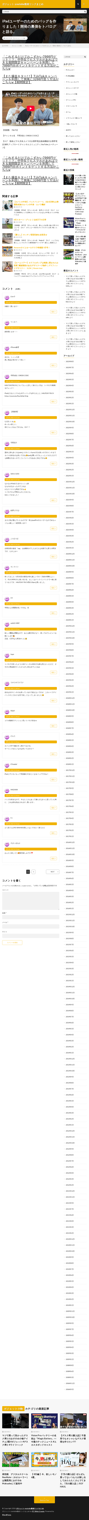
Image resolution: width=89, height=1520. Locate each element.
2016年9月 (70, 860)
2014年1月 (70, 1053)
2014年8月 (70, 1011)
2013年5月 (70, 1101)
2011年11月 (70, 1197)
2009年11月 (70, 1311)
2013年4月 (70, 1107)
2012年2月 (70, 1185)
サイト (4, 932)
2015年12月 (70, 914)
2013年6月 (70, 1095)
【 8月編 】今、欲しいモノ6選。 (44, 1476)
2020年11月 (70, 560)
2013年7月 (70, 1089)
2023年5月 (70, 379)
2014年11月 (70, 993)
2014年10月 (70, 999)
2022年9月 (70, 428)
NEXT (53, 872)
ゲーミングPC (71, 100)
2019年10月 (70, 638)
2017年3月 (70, 824)
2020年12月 (70, 554)
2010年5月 (70, 1281)
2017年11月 (70, 776)
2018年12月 (70, 698)
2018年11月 (70, 704)
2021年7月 (70, 512)
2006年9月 (70, 1389)
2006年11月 (70, 1383)
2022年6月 (70, 446)
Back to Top (44, 1500)
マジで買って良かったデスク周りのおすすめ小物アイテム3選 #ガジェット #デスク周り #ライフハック (80, 182)
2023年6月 (70, 373)
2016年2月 (70, 902)
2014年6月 (70, 1023)
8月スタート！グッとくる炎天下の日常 (30, 219)
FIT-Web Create (38, 1511)
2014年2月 (70, 1047)
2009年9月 (70, 1323)
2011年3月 (70, 1227)
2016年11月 (70, 848)
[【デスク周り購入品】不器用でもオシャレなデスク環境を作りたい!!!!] (69, 240)
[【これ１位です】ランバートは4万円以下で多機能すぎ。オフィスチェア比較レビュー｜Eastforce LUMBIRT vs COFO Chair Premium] (69, 198)
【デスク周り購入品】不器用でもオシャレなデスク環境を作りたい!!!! (80, 241)
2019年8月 (70, 650)
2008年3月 (70, 1377)
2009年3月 (70, 1353)
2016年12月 (70, 842)
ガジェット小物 (20, 38)
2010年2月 (70, 1299)
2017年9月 (70, 788)
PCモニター (70, 70)
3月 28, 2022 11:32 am (13, 544)
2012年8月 (70, 1155)
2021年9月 (70, 500)
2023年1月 (70, 403)
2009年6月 (70, 1335)
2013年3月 (70, 1113)
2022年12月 (70, 409)
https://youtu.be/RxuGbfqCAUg (16, 396)
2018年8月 (70, 722)
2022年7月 (70, 440)
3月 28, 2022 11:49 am (13, 688)
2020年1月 (70, 620)
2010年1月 (70, 1305)
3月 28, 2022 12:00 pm (13, 742)
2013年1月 (70, 1125)
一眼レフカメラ (71, 124)
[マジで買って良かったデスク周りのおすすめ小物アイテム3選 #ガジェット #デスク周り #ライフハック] (69, 179)
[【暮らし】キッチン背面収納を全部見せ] (7, 238)
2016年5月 (70, 884)
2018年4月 (70, 746)
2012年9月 (70, 1149)
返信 (52, 312)
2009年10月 (70, 1317)
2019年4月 (70, 674)
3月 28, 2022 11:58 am (13, 717)
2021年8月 (70, 506)
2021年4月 (70, 530)
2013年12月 (70, 1059)
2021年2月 (70, 542)
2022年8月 (70, 434)
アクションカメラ (72, 82)
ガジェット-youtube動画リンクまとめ (30, 1508)
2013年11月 (70, 1065)
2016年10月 (70, 854)
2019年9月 (70, 644)
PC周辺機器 (70, 76)
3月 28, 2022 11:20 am (13, 302)
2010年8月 (70, 1263)
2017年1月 (70, 836)
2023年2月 (70, 397)
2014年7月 (70, 1017)
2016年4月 (70, 890)
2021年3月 (70, 536)
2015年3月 (70, 969)
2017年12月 (70, 770)
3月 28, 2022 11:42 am (13, 660)
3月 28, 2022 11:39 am (13, 604)
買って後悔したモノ (73, 142)
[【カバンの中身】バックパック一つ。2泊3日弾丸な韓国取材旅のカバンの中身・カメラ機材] (7, 205)
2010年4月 (70, 1287)
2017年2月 (70, 830)
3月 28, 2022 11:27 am (13, 480)
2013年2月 (70, 1119)
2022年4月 (70, 458)
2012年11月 (70, 1137)
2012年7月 (70, 1161)
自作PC (68, 130)
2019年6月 (70, 662)
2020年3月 (70, 608)
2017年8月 (70, 794)
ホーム (68, 112)
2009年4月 (70, 1347)
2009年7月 (70, 1329)
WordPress (6, 1515)
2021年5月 (70, 524)
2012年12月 (70, 1131)
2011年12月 (70, 1191)
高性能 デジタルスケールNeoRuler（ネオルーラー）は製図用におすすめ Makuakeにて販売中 (81, 257)
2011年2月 (70, 1233)
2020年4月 (70, 602)
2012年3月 (70, 1179)
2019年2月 (70, 686)
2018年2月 (70, 758)
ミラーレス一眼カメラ (74, 118)
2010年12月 (70, 1239)
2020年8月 (70, 578)
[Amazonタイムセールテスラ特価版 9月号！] (7, 251)
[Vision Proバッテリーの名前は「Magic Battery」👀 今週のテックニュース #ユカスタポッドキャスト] (69, 222)
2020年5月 (70, 596)
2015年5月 (70, 956)
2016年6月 (70, 878)
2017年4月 (70, 818)
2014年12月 (70, 987)
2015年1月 (70, 981)
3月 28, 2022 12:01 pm (13, 770)
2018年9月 (70, 716)
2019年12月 (70, 626)
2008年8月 (70, 1365)
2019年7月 (70, 656)
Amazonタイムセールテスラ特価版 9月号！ (32, 247)
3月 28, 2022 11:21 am (13, 328)
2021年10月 (70, 494)
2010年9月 (70, 1257)
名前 (4, 913)
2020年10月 (70, 566)
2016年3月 (70, 896)
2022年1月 (70, 476)
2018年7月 (70, 728)
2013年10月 (70, 1071)
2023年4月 (70, 385)
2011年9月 (70, 1203)
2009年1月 (70, 1359)
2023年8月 (70, 361)
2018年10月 (70, 710)
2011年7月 (70, 1209)
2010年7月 (70, 1269)
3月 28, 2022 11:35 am (13, 573)
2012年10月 (70, 1143)
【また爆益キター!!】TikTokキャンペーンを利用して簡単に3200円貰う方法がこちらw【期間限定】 (30, 79)
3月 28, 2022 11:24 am (13, 448)
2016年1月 (70, 908)
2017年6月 (70, 806)
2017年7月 (70, 800)
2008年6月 (70, 1371)
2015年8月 (70, 938)
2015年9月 (70, 932)
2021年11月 (70, 488)
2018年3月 (70, 752)
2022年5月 (70, 452)
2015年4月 (70, 963)
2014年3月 (70, 1041)
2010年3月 (70, 1293)
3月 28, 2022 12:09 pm (13, 795)
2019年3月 (70, 680)
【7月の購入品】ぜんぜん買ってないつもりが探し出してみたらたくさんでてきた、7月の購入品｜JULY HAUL (73, 1480)
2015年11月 (70, 920)
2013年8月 (70, 1083)
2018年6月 (70, 734)
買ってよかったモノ (73, 136)
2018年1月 (70, 764)
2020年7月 (70, 584)
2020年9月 (70, 572)
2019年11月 (70, 632)
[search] (85, 11)
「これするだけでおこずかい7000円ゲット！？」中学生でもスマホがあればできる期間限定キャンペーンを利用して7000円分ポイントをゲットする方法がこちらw (30, 62)
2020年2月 (70, 614)
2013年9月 (70, 1077)
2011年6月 (70, 1215)
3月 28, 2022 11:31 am (13, 516)
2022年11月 (70, 416)
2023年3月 (70, 391)
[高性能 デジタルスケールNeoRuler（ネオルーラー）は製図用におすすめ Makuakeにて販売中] (69, 254)
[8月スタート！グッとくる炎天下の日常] (7, 223)
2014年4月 (70, 1035)
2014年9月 (70, 1005)
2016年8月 (70, 866)
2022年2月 (70, 470)
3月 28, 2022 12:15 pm (13, 824)
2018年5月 (70, 740)
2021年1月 (70, 548)
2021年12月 (70, 482)
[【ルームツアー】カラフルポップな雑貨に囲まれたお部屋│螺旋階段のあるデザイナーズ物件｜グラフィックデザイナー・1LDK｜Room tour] (7, 266)
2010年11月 (70, 1245)
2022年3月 (70, 464)
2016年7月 (70, 872)
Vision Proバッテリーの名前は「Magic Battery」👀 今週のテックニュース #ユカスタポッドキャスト (80, 225)
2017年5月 (70, 812)
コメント (5, 890)
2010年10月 (70, 1251)
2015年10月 (70, 926)
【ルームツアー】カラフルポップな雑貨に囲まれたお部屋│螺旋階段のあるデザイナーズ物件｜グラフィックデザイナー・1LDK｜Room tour (36, 265)
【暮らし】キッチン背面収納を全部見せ (30, 235)
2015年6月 (70, 950)
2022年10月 (70, 422)
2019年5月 (70, 668)
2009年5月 (70, 1341)
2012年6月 (70, 1167)
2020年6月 (70, 590)
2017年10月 (70, 782)
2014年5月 (70, 1029)
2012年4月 (70, 1173)
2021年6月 (70, 518)
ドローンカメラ (71, 106)
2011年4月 (70, 1221)
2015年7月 (70, 944)
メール (5, 922)
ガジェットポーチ (72, 88)
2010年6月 (70, 1275)
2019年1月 (70, 692)
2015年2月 (70, 975)
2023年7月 (70, 367)
